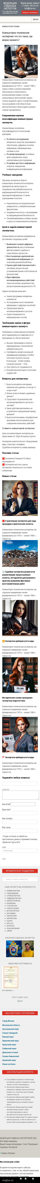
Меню (35, 19)
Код (8, 789)
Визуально (4, 789)
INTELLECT (10, 923)
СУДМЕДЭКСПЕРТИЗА (14, 898)
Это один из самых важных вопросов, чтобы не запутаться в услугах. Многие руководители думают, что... (22, 1119)
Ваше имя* (6, 809)
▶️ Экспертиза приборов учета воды (18, 641)
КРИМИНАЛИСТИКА (13, 891)
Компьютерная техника (10, 26)
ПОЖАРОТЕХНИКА (13, 908)
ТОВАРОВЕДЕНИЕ (12, 893)
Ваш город (6, 827)
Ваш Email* (6, 804)
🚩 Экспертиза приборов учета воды (18, 757)
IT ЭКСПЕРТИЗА (12, 906)
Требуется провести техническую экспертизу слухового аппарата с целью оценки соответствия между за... (21, 1082)
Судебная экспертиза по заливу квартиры (18, 447)
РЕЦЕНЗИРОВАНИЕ (13, 928)
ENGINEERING (11, 903)
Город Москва (8, 1021)
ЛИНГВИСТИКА (12, 918)
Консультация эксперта (20, 1072)
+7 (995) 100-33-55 (30, 5)
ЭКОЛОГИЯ (10, 926)
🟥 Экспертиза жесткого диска (15, 464)
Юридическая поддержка (20, 871)
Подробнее (24, 1176)
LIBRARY (9, 931)
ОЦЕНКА (9, 921)
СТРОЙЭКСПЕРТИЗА (13, 896)
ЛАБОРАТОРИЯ (12, 916)
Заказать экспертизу (30, 12)
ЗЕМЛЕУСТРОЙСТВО (13, 901)
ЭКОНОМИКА (11, 913)
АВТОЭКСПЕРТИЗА (13, 911)
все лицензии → (8, 990)
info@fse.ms (30, 8)
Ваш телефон (7, 818)
